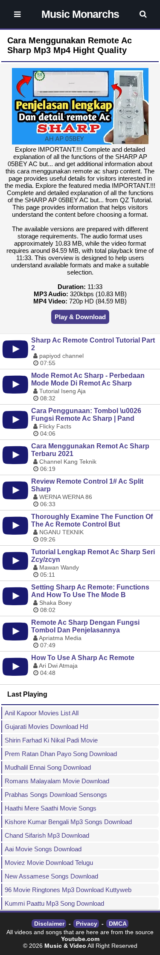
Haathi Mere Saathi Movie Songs (50, 808)
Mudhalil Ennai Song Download (48, 767)
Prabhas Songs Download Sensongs (56, 794)
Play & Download (80, 316)
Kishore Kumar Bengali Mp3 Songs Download (68, 821)
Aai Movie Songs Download (43, 849)
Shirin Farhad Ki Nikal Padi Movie (51, 740)
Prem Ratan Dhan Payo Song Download (61, 753)
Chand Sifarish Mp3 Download (47, 835)
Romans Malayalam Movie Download (57, 781)
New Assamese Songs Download (51, 876)
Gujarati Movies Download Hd (46, 726)
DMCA (118, 923)
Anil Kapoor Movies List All (42, 713)
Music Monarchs (80, 14)
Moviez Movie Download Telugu (49, 862)
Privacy (86, 923)
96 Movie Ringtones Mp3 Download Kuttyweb (68, 889)
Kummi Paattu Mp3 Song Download (54, 903)
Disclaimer (49, 923)
